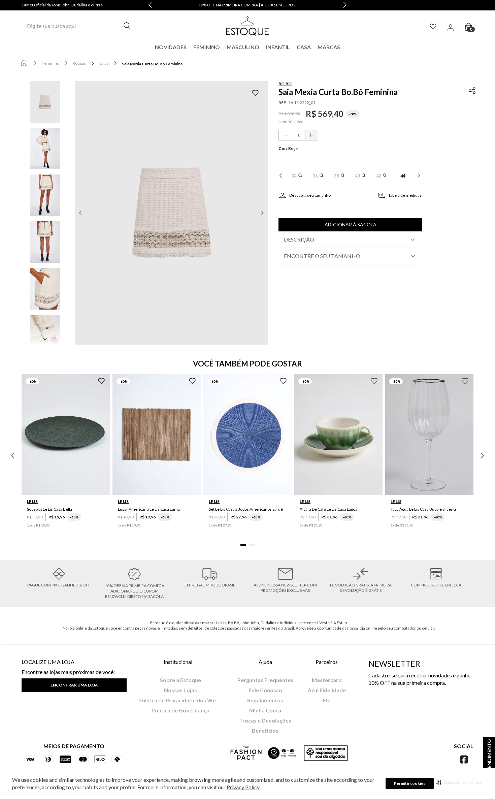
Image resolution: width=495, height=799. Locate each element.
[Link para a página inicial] (24, 63)
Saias (103, 63)
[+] (311, 135)
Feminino (50, 63)
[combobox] (78, 26)
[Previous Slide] (150, 5)
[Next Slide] (345, 5)
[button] (459, 782)
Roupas (79, 63)
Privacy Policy (243, 787)
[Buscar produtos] (127, 26)
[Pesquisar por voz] (27, 26)
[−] (286, 135)
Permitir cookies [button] (409, 783)
